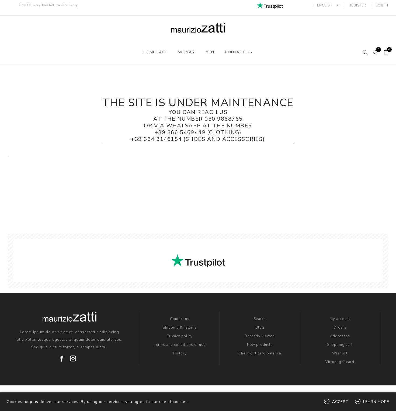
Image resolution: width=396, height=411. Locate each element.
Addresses (340, 336)
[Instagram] (73, 356)
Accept (340, 401)
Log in (382, 5)
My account (340, 318)
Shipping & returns (180, 327)
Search (259, 318)
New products (260, 344)
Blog (259, 327)
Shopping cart (340, 344)
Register (357, 5)
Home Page (155, 52)
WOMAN (186, 52)
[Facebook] (62, 356)
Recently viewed (260, 336)
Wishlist (340, 353)
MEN (210, 52)
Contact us (238, 52)
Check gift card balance (259, 353)
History (180, 353)
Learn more (376, 401)
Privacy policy (180, 336)
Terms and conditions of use (180, 344)
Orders (340, 327)
